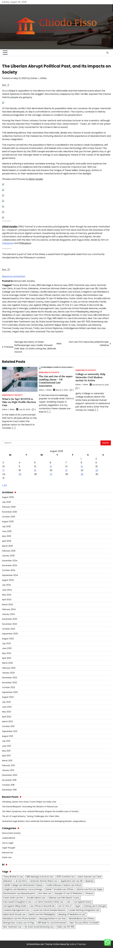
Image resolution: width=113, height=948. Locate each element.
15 (82, 466)
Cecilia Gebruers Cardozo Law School (60, 291)
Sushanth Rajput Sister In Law (59, 324)
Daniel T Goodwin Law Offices (35, 295)
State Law (6, 857)
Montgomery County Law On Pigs (33, 318)
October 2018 (8, 785)
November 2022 (9, 682)
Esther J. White (38, 78)
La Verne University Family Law (49, 902)
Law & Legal (7, 843)
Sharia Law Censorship (31, 324)
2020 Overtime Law (78, 285)
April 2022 (6, 716)
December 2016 (9, 789)
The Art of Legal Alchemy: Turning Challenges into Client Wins (30, 816)
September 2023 (10, 633)
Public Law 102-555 (80, 321)
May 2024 (6, 594)
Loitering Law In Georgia (15, 308)
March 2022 (7, 721)
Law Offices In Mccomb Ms (88, 305)
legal (77, 906)
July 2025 (6, 526)
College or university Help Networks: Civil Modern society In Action (90, 377)
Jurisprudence (8, 838)
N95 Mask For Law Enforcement (70, 318)
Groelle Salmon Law (36, 897)
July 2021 (6, 741)
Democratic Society (24, 281)
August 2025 (8, 521)
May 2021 (6, 751)
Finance (89, 893)
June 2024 (7, 590)
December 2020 (9, 775)
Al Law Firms (20, 288)
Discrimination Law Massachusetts (19, 893)
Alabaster (33, 288)
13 (51, 466)
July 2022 (6, 702)
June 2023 (7, 648)
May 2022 (6, 711)
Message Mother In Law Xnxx (76, 315)
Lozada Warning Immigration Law (83, 910)
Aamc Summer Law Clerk (89, 876)
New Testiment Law (24, 321)
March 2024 (7, 604)
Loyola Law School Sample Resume (78, 308)
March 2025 (7, 546)
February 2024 (9, 609)
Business (90, 881)
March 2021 (7, 760)
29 (82, 474)
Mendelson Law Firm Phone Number (41, 315)
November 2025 (9, 512)
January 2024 (8, 614)
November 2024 (9, 565)
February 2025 (8, 551)
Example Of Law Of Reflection (52, 298)
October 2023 (8, 629)
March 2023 (7, 663)
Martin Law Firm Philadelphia (73, 311)
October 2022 (8, 687)
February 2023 (8, 668)
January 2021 (8, 770)
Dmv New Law (27, 298)
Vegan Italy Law (20, 331)
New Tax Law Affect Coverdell (84, 922)
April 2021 (6, 755)
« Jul (4, 485)
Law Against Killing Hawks (42, 305)
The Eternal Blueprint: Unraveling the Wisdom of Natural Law (30, 806)
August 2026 (8, 497)
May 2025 (6, 536)
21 (66, 470)
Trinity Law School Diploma (47, 328)
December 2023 (9, 619)
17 (3, 470)
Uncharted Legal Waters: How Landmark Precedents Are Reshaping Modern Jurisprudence (44, 821)
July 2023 (6, 643)
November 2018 (9, 780)
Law (68, 902)
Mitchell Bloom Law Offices (81, 918)
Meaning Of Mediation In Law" (72, 914)
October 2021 (8, 726)
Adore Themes (78, 944)
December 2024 (9, 560)
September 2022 (10, 692)
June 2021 (6, 746)
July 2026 (6, 502)
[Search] (107, 53)
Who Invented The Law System (46, 331)
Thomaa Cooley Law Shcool (17, 328)
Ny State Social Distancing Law (52, 321)
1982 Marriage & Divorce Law (51, 285)
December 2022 (9, 677)
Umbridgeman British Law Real (79, 328)
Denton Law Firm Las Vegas (67, 295)
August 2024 (8, 580)
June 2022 (7, 707)
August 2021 (7, 736)
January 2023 (8, 672)
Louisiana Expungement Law (44, 308)
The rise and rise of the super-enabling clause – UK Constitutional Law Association (56, 381)
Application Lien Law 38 (85, 288)
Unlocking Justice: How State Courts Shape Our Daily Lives (29, 801)
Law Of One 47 (65, 305)
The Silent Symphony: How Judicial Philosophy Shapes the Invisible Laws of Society (40, 811)
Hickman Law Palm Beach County (25, 301)
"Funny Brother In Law (23, 285)
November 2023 (9, 624)
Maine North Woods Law (44, 311)
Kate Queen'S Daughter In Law (61, 301)
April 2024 (6, 599)
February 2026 (9, 507)
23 (96, 470)
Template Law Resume (88, 324)
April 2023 (6, 658)
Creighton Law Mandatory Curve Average (22, 889)
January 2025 (8, 555)
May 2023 (6, 653)
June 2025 (7, 531)
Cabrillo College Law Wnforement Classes (23, 885)
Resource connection (13, 276)
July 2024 (6, 585)
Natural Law (7, 852)
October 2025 (8, 516)
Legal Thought (8, 847)
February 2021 (8, 765)
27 (51, 474)
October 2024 (8, 570)
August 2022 (8, 697)
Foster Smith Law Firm (81, 298)
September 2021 (9, 731)
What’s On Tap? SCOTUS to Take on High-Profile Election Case (19, 402)
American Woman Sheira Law (56, 288)
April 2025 (6, 541)
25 (20, 474)
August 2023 (8, 638)
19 (35, 470)
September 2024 (10, 575)
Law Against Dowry (17, 305)
